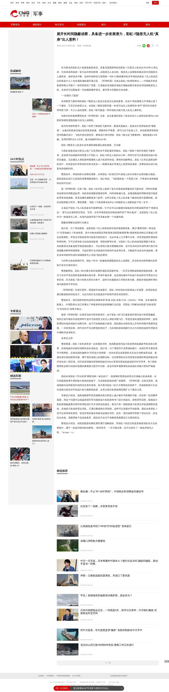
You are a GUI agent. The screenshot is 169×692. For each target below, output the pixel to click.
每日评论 (59, 24)
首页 (12, 3)
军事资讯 (15, 24)
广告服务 (67, 685)
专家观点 (81, 24)
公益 (70, 3)
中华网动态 (110, 685)
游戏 (44, 3)
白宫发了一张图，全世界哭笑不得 (40, 207)
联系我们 (74, 685)
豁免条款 (95, 685)
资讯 (17, 3)
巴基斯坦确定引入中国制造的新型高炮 (40, 261)
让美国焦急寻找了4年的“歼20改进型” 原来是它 (41, 221)
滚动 (147, 24)
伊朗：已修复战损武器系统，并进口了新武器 (105, 575)
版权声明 (88, 685)
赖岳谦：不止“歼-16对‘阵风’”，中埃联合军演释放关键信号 (41, 167)
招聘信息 (81, 685)
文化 (49, 3)
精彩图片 (37, 24)
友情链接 (102, 685)
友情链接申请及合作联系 (119, 676)
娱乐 (33, 3)
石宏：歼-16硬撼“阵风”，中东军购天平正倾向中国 (40, 181)
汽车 (38, 3)
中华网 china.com (20, 13)
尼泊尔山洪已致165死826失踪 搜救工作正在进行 (107, 644)
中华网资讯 (50, 676)
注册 (147, 3)
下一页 (108, 663)
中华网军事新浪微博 (63, 676)
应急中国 (97, 3)
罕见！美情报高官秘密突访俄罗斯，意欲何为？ (106, 595)
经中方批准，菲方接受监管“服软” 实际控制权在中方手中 (111, 630)
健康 (65, 3)
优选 (76, 3)
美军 (125, 24)
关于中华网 (59, 685)
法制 (81, 3)
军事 (22, 3)
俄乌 (103, 24)
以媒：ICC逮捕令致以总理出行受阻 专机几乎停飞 (95, 688)
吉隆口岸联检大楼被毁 (38, 233)
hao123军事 (76, 676)
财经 (28, 3)
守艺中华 (88, 3)
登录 (155, 3)
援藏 (54, 3)
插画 (60, 3)
